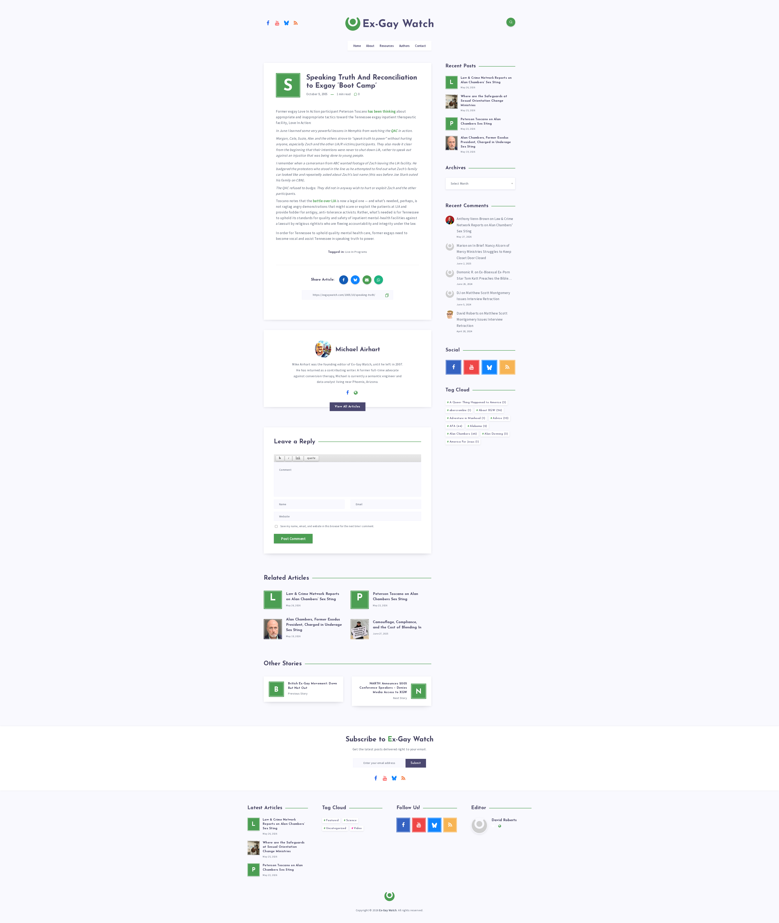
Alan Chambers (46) (463, 433)
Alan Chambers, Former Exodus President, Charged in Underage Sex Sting (314, 625)
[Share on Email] (367, 279)
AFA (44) (456, 426)
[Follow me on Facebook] (347, 393)
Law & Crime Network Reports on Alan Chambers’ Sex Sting (485, 224)
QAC (394, 130)
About (370, 46)
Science (351, 820)
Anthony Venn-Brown (473, 218)
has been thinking (382, 111)
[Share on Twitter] (355, 279)
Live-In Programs (356, 252)
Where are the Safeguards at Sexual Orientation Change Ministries (484, 101)
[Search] (510, 22)
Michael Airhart (357, 350)
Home (357, 46)
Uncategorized (336, 828)
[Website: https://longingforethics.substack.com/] (356, 393)
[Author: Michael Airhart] (323, 348)
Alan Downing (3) (496, 433)
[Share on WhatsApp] (378, 279)
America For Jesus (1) (464, 441)
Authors (404, 46)
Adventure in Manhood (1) (467, 418)
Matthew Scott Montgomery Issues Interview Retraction (482, 319)
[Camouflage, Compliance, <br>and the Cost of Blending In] (360, 628)
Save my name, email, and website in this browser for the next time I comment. (327, 526)
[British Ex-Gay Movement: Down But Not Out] (303, 689)
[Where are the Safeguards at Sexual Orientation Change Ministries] (451, 101)
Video (358, 828)
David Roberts (468, 313)
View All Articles (347, 406)
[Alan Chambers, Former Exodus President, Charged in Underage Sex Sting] (273, 628)
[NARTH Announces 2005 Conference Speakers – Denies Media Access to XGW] (391, 691)
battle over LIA (324, 201)
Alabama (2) (478, 426)
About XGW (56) (490, 410)
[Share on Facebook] (343, 279)
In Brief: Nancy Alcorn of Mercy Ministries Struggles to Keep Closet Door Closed (484, 251)
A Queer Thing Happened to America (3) (478, 402)
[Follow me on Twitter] (339, 392)
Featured (332, 820)
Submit (416, 763)
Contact (420, 46)
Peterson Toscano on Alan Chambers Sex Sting (283, 867)
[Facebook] (268, 22)
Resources (387, 46)
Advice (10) (501, 418)
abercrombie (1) (460, 410)
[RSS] (296, 22)
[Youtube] (277, 22)
